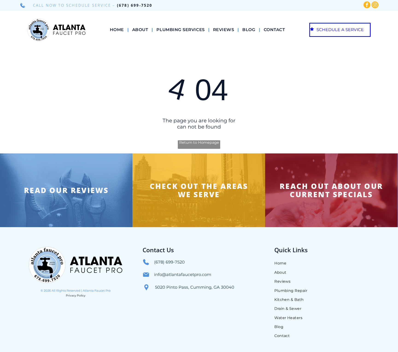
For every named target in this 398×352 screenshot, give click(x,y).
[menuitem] (117, 30)
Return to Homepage (199, 142)
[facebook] (366, 5)
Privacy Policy (75, 295)
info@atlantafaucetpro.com (182, 274)
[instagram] (375, 5)
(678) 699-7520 (134, 5)
